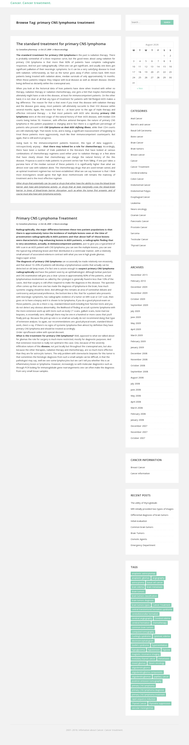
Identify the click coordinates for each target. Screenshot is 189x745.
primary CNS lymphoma (143, 685)
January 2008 (137, 419)
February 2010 (138, 280)
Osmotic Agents (139, 539)
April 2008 (136, 401)
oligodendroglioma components (147, 672)
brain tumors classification (144, 595)
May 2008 (136, 395)
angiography (158, 578)
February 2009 (138, 341)
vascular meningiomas (142, 708)
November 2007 (139, 431)
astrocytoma (138, 582)
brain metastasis (155, 587)
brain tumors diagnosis (143, 600)
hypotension (154, 649)
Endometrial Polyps (140, 190)
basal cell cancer (155, 582)
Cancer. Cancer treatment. (30, 3)
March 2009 (137, 335)
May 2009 (136, 323)
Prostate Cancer (139, 227)
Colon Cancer (137, 178)
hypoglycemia (138, 649)
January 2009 (137, 347)
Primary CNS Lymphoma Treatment (46, 218)
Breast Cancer (138, 467)
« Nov (140, 88)
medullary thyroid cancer (143, 658)
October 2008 (138, 365)
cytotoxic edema (162, 636)
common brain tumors (142, 627)
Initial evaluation (139, 520)
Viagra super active (26, 257)
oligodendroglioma (141, 667)
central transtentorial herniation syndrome (152, 609)
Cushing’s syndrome (141, 636)
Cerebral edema (139, 172)
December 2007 (139, 425)
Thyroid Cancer (138, 245)
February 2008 (138, 413)
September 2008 (139, 371)
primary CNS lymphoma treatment (148, 694)
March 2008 (137, 407)
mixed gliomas (139, 663)
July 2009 (135, 311)
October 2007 (138, 437)
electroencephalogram (142, 640)
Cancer (134, 160)
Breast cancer (138, 154)
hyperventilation (159, 645)
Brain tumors (137, 148)
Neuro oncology (61, 49)
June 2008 (136, 389)
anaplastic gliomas (141, 578)
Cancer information (140, 473)
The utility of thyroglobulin (144, 502)
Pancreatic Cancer (140, 221)
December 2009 (139, 286)
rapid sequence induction (144, 699)
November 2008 (139, 359)
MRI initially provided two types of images (152, 508)
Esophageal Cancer (140, 196)
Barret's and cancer (140, 124)
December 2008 (139, 353)
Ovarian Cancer (138, 215)
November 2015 (139, 274)
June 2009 (136, 317)
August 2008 (137, 377)
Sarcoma (135, 233)
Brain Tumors (137, 533)
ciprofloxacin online (32, 332)
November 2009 (139, 292)
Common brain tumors (142, 527)
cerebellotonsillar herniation (145, 613)
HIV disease (102, 106)
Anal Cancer (136, 118)
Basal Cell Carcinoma (141, 130)
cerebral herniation (141, 622)
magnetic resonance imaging (145, 654)
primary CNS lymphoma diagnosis (148, 690)
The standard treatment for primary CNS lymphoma (61, 43)
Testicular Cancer (139, 239)
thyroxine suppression (159, 703)
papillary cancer (161, 676)
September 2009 (139, 305)
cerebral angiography (142, 618)
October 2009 (138, 298)
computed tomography (143, 631)
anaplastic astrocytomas (143, 573)
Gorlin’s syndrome (140, 645)
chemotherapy (160, 622)
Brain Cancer (137, 142)
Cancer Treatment (140, 166)
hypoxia (166, 649)
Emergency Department (143, 545)
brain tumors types (141, 604)
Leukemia (135, 203)
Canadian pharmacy (28, 49)
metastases (164, 658)
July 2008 (135, 383)
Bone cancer (137, 136)
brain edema (138, 587)
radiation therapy (99, 55)
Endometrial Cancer (140, 184)
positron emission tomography (146, 681)
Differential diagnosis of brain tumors (149, 514)
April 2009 (136, 329)
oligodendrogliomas (141, 676)
